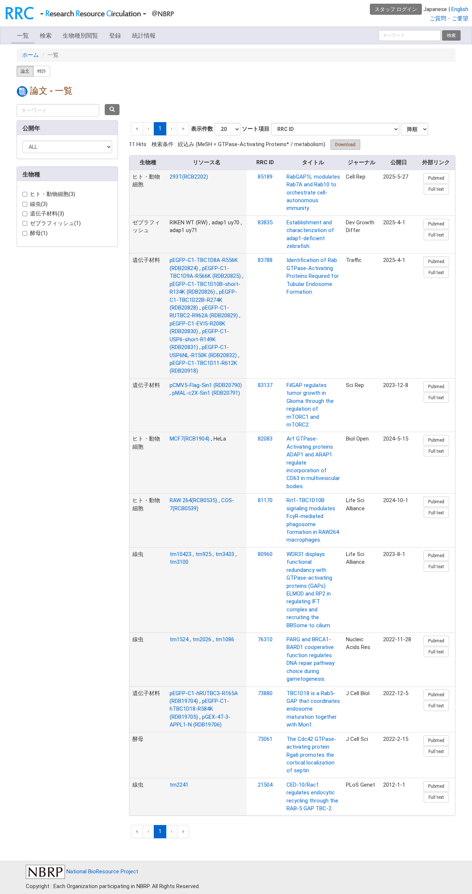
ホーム (30, 55)
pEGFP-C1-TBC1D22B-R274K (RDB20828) (203, 300)
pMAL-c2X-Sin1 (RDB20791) (206, 393)
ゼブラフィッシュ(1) (55, 223)
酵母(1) (39, 233)
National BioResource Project (101, 871)
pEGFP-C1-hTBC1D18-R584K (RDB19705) (199, 709)
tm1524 (179, 639)
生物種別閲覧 (80, 35)
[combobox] (58, 110)
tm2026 (201, 639)
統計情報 (144, 35)
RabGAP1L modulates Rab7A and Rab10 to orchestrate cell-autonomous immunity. (313, 192)
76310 (265, 639)
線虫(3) (39, 204)
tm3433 (224, 554)
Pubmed (436, 178)
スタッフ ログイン (396, 9)
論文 (25, 71)
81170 (265, 500)
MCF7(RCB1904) (189, 438)
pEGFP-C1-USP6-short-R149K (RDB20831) (199, 339)
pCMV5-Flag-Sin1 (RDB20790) (206, 385)
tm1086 (224, 639)
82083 (265, 438)
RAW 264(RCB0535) (193, 500)
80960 (265, 554)
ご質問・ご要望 (449, 18)
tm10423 (180, 554)
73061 (265, 739)
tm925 (203, 554)
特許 (41, 71)
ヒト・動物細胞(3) (52, 194)
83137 (265, 385)
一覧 (23, 35)
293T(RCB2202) (189, 176)
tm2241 (179, 784)
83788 (265, 260)
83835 (265, 222)
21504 (265, 784)
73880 (265, 693)
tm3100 (179, 562)
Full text (436, 189)
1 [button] (160, 128)
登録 (115, 35)
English (459, 9)
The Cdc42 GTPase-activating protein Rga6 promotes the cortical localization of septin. (311, 755)
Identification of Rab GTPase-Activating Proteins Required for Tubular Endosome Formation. (313, 276)
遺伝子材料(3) (47, 213)
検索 (46, 35)
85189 (265, 176)
